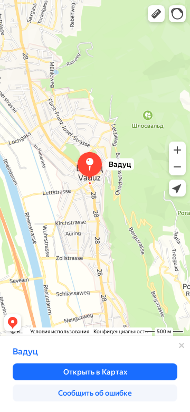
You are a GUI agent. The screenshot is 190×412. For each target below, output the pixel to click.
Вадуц (25, 352)
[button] (156, 13)
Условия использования (59, 331)
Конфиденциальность (120, 331)
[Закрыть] (181, 345)
